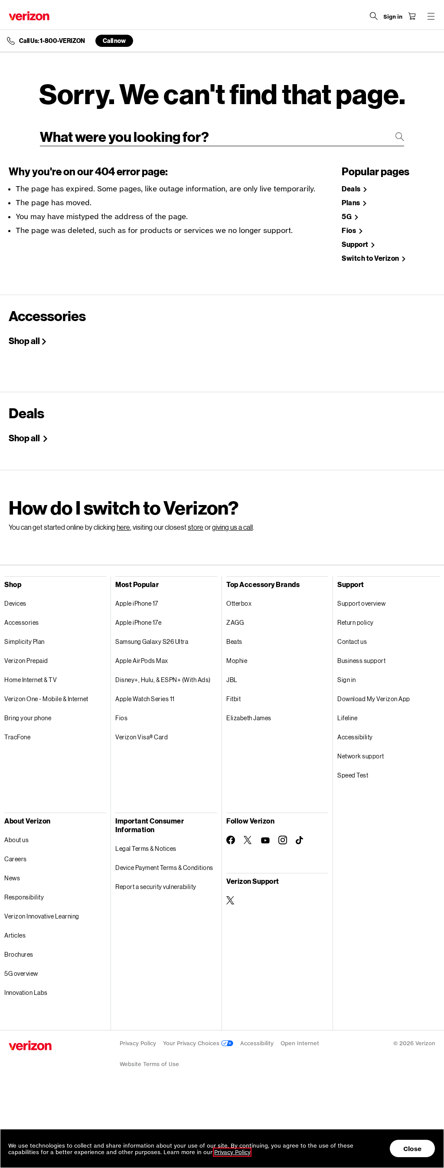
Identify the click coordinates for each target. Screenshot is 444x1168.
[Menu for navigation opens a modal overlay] (431, 16)
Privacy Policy (138, 1043)
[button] (429, 1121)
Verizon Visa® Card (141, 737)
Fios (349, 230)
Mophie (236, 660)
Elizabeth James (248, 718)
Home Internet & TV (30, 679)
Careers (15, 859)
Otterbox (238, 603)
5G (347, 216)
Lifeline (347, 718)
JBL (232, 679)
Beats (234, 641)
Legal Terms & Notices (145, 848)
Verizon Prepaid (26, 660)
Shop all (24, 340)
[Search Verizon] (373, 16)
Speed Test (352, 775)
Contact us (352, 641)
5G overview (21, 973)
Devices (15, 603)
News (12, 878)
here (123, 527)
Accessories (21, 622)
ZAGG (235, 622)
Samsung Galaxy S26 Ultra (151, 641)
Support (355, 244)
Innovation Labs (26, 992)
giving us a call (232, 527)
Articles (15, 935)
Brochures (18, 954)
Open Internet (300, 1043)
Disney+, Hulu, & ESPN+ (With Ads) (163, 679)
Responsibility (24, 897)
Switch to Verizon (371, 258)
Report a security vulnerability (155, 886)
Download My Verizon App (373, 698)
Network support (360, 756)
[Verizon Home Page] (29, 15)
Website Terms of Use (149, 1064)
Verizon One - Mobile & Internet (46, 698)
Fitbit (233, 698)
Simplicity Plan (24, 641)
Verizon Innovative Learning (41, 916)
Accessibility (355, 737)
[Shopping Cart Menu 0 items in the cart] (411, 16)
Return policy (355, 622)
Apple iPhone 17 (136, 603)
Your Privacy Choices (192, 1043)
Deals (352, 189)
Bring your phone (27, 718)
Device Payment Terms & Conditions (164, 867)
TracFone (17, 737)
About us (16, 839)
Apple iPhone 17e (138, 622)
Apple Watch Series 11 (145, 698)
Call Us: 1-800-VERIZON (52, 41)
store (195, 527)
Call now (114, 40)
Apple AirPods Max (141, 660)
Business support (361, 660)
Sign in (346, 679)
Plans (351, 203)
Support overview (361, 603)
